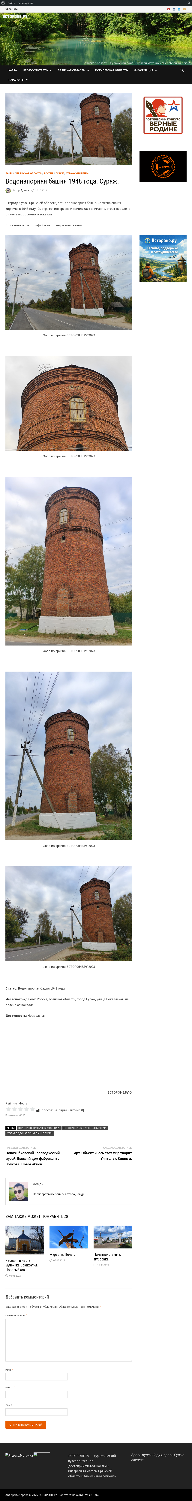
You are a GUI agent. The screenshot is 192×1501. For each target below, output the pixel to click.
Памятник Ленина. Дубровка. (107, 1256)
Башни (9, 173)
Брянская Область (29, 173)
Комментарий (16, 1315)
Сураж (60, 173)
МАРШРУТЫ (16, 79)
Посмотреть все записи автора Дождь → (60, 1194)
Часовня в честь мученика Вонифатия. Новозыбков (21, 1265)
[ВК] (174, 9)
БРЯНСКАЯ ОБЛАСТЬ (71, 70)
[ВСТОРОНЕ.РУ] (96, 38)
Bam (96, 1495)
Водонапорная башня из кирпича (84, 1128)
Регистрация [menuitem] (25, 2)
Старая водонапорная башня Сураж (29, 1133)
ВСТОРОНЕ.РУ (48, 1495)
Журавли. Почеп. (62, 1254)
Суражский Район (77, 173)
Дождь (25, 190)
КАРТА (12, 70)
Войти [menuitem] (11, 2)
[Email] (184, 9)
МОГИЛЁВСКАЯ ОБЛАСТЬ (111, 70)
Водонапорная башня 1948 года (38, 1128)
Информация (143, 70)
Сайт (8, 1405)
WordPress (83, 1495)
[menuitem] (3, 3)
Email (10, 1387)
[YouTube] (169, 9)
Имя (9, 1369)
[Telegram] (179, 9)
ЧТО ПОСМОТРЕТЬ (35, 70)
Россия (48, 173)
